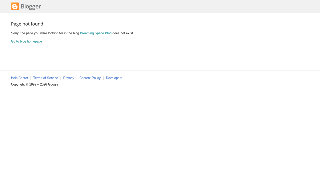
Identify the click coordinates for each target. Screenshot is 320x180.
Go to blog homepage (26, 41)
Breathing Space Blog (96, 33)
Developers (114, 78)
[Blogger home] (26, 10)
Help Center (19, 78)
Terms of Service (45, 78)
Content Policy (90, 78)
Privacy (68, 78)
